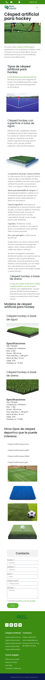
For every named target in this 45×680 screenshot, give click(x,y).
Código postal (12, 580)
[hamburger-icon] (37, 8)
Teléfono (10, 567)
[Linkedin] (20, 625)
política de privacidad (26, 601)
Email (9, 573)
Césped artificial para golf (18, 462)
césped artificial (23, 47)
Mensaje (10, 587)
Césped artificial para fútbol (18, 456)
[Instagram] (7, 625)
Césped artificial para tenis (18, 444)
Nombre (10, 560)
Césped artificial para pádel (18, 450)
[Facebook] (11, 625)
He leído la (22, 601)
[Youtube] (15, 625)
